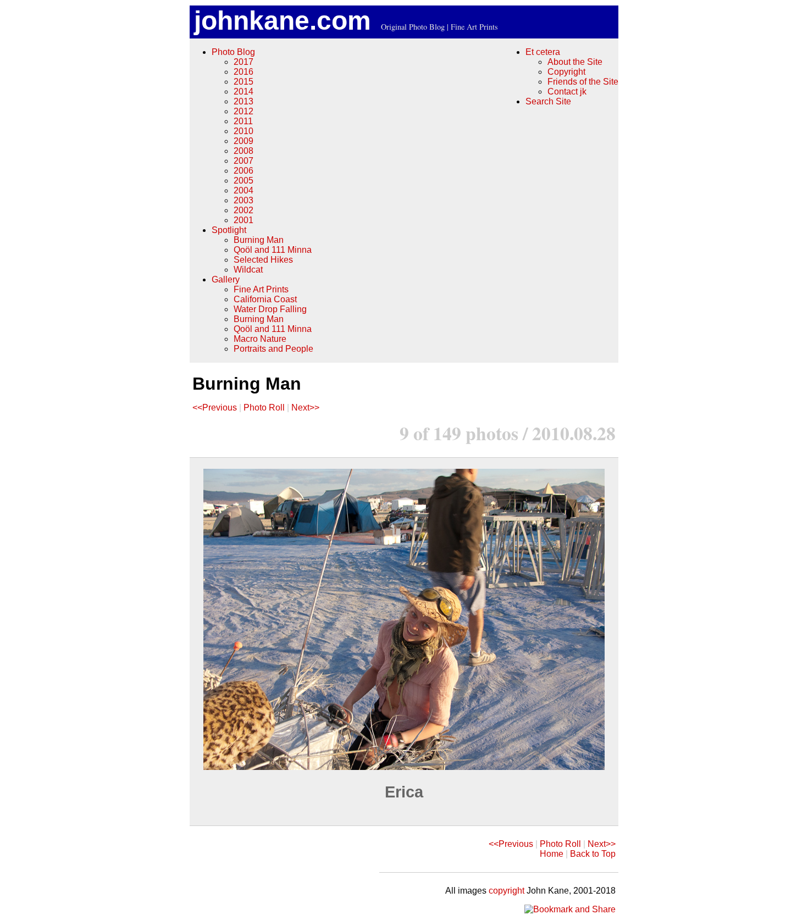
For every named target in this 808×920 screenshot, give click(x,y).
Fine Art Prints (261, 289)
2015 (243, 81)
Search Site (548, 101)
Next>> (305, 407)
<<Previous (214, 407)
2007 (243, 160)
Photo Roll (264, 407)
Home (551, 853)
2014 (243, 91)
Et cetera (542, 52)
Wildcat (248, 269)
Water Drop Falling (270, 309)
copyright (506, 890)
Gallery (226, 279)
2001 (243, 220)
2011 (243, 121)
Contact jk (566, 91)
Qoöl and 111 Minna (273, 249)
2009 (243, 141)
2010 (243, 131)
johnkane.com (282, 20)
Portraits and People (273, 348)
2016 (243, 71)
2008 (243, 151)
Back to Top (593, 853)
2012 (243, 111)
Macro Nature (260, 338)
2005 (243, 180)
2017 (243, 61)
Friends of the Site (582, 81)
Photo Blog (233, 52)
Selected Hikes (263, 259)
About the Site (574, 61)
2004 (243, 190)
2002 (243, 210)
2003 (243, 200)
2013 (243, 101)
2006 (243, 170)
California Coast (265, 299)
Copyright (566, 71)
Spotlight (229, 230)
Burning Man (259, 240)
